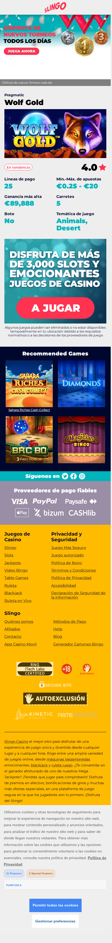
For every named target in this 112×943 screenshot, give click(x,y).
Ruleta (10, 585)
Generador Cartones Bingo (78, 644)
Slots (8, 555)
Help (57, 629)
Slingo (10, 547)
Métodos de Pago (69, 621)
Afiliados (12, 629)
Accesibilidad (63, 585)
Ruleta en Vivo (17, 600)
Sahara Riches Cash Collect (29, 410)
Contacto (12, 636)
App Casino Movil (20, 644)
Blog (57, 636)
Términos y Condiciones (73, 570)
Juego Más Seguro (68, 547)
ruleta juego (61, 765)
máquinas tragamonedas (68, 759)
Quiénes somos (18, 621)
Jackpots (12, 563)
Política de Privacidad (71, 577)
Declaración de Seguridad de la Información (78, 595)
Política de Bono (66, 563)
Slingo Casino (16, 741)
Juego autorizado (67, 555)
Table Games (16, 577)
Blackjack (13, 593)
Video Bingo (16, 570)
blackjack (39, 765)
